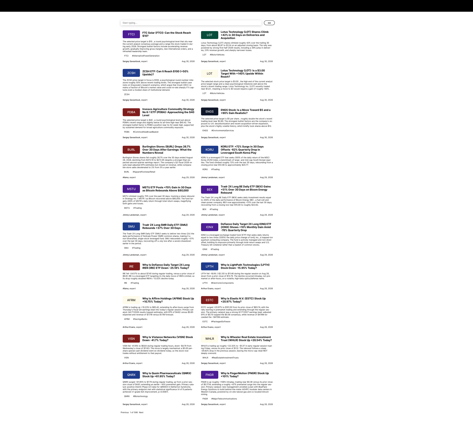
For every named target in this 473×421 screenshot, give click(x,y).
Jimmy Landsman (209, 177)
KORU (205, 169)
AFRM (127, 319)
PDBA (126, 132)
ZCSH (126, 94)
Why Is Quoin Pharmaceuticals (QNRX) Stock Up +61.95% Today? (166, 375)
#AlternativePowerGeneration (146, 56)
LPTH (205, 283)
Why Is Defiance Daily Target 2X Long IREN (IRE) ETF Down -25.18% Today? (166, 266)
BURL (126, 172)
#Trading (215, 169)
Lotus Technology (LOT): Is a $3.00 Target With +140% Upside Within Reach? (243, 73)
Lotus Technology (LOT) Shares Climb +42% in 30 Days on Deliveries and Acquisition (245, 35)
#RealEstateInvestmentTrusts (225, 357)
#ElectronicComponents (222, 283)
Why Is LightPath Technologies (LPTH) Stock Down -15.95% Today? (245, 266)
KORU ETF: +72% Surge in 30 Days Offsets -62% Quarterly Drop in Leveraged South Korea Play (242, 149)
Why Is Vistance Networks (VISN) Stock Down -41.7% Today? (167, 339)
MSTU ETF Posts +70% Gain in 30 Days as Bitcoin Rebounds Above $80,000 (166, 189)
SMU (126, 248)
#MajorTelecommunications (224, 398)
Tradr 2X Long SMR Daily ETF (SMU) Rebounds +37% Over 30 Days (165, 226)
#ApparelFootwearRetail (144, 172)
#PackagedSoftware (220, 321)
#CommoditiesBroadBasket (146, 132)
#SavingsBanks (140, 319)
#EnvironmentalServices (222, 130)
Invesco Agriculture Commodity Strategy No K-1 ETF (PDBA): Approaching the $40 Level (168, 112)
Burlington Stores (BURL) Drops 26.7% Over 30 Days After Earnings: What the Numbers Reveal (167, 149)
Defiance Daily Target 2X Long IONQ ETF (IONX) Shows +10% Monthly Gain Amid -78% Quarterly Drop (246, 227)
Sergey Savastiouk (131, 61)
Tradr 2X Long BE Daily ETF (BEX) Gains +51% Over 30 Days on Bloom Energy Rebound (246, 189)
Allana (125, 177)
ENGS (205, 130)
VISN (126, 357)
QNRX (127, 396)
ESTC (205, 321)
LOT (204, 54)
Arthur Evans (207, 288)
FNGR (205, 398)
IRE (125, 283)
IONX (205, 249)
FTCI (126, 56)
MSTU (127, 208)
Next (141, 412)
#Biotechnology (140, 396)
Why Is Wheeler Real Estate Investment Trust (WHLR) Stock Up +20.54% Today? (246, 339)
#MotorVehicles (217, 54)
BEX (204, 209)
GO (269, 23)
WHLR (205, 357)
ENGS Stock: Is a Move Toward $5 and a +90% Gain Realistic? (245, 111)
